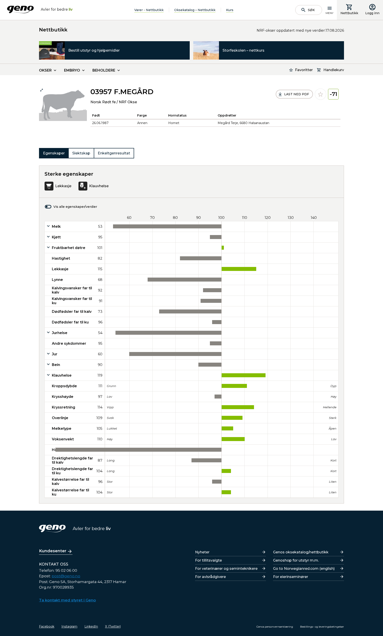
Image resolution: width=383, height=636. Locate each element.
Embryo (72, 70)
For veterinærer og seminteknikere (226, 568)
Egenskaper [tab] (54, 153)
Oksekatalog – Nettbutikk (194, 10)
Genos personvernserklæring (274, 626)
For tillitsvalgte (208, 560)
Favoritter (304, 70)
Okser (45, 70)
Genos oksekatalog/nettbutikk (300, 552)
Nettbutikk (349, 13)
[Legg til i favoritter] (320, 94)
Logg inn (372, 13)
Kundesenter (52, 550)
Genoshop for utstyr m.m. (296, 560)
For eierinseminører (290, 577)
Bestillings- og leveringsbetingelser (322, 626)
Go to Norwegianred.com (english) (304, 568)
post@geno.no (66, 576)
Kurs (229, 10)
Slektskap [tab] (81, 153)
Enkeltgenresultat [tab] (114, 153)
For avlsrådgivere (210, 577)
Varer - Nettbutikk (149, 10)
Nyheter (202, 552)
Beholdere (103, 70)
